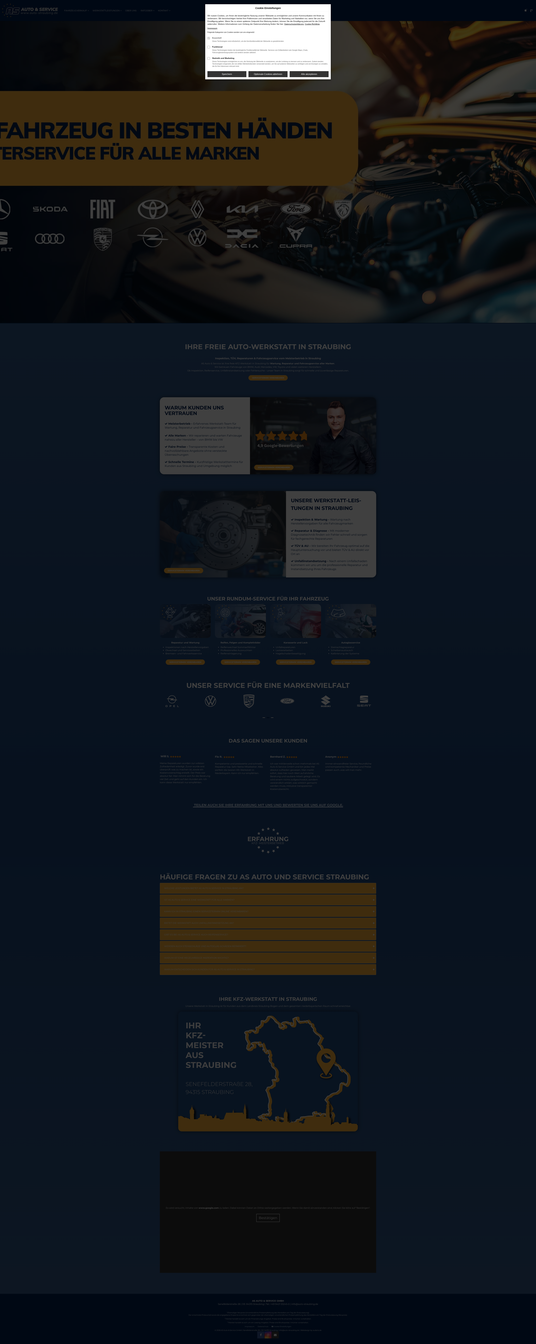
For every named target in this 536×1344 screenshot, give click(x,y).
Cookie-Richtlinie (312, 24)
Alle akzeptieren (309, 74)
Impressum (212, 28)
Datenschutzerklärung (294, 24)
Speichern (227, 74)
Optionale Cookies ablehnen (268, 74)
